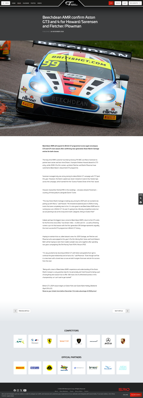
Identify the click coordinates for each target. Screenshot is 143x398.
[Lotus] (49, 367)
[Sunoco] (64, 367)
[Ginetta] (64, 341)
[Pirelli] (20, 367)
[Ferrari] (49, 341)
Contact (86, 391)
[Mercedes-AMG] (108, 341)
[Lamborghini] (78, 341)
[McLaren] (93, 341)
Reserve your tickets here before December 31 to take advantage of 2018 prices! (70, 291)
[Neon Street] (123, 367)
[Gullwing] (108, 367)
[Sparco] (34, 367)
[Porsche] (123, 341)
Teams (71, 391)
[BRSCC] (93, 367)
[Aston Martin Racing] (20, 341)
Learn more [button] (10, 396)
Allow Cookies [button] (136, 395)
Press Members (64, 391)
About (56, 391)
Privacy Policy (79, 391)
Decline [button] (125, 395)
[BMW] (34, 341)
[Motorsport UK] (78, 367)
